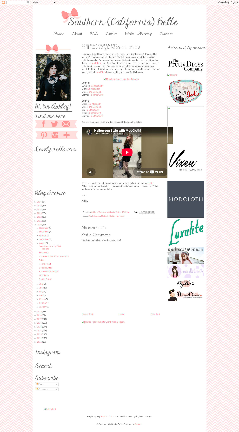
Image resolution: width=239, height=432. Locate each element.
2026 (39, 202)
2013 (39, 334)
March (42, 299)
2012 (39, 338)
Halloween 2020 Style (49, 271)
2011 (39, 342)
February (43, 303)
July (41, 284)
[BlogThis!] (144, 212)
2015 (39, 327)
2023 (39, 213)
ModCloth (96, 63)
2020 (39, 224)
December (44, 228)
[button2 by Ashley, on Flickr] (185, 277)
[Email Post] (135, 212)
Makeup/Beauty (138, 34)
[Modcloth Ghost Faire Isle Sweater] (121, 79)
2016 (39, 323)
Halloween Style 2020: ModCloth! (54, 256)
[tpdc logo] (185, 72)
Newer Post (87, 314)
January (43, 307)
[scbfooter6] (50, 409)
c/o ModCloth (97, 86)
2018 (39, 315)
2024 (39, 209)
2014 (39, 330)
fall (90, 216)
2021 (39, 221)
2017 (39, 319)
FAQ (94, 34)
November (44, 232)
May (41, 291)
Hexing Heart (45, 264)
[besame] (172, 75)
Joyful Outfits (106, 416)
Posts (40, 384)
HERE (150, 183)
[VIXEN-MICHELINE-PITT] (185, 179)
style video (120, 216)
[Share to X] (147, 212)
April (41, 295)
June (41, 288)
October (43, 235)
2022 (39, 217)
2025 (39, 205)
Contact (166, 34)
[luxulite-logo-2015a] (185, 246)
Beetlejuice (44, 252)
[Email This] (140, 212)
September (44, 239)
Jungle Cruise (45, 279)
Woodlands (44, 275)
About (77, 34)
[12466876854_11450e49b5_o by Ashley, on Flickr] (185, 263)
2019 (39, 311)
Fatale (42, 260)
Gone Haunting (46, 268)
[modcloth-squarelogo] (185, 217)
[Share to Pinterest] (153, 212)
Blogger (138, 424)
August (42, 243)
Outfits (111, 34)
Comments (43, 389)
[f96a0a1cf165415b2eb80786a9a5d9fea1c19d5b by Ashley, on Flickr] (185, 300)
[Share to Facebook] (150, 212)
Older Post (155, 314)
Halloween (96, 216)
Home (59, 34)
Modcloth (104, 216)
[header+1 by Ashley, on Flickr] (185, 287)
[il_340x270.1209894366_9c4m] (185, 105)
